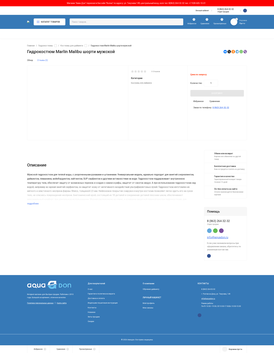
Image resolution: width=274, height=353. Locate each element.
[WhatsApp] (241, 51)
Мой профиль (149, 303)
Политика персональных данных (40, 303)
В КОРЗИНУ (217, 93)
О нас (90, 289)
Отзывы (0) (42, 60)
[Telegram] (237, 51)
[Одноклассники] (233, 51)
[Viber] (245, 51)
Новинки (91, 312)
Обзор (30, 60)
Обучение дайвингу (151, 289)
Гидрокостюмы (45, 46)
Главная (31, 46)
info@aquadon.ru (217, 237)
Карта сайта (62, 303)
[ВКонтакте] (225, 51)
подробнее (33, 203)
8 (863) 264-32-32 (225, 9)
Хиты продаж (94, 317)
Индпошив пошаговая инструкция (103, 303)
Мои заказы (148, 308)
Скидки (91, 321)
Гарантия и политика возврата (101, 294)
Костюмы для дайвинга (72, 46)
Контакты (92, 308)
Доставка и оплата (96, 298)
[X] (229, 51)
